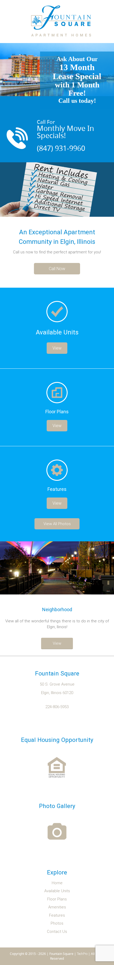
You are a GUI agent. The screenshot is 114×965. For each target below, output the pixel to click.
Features (57, 915)
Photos (57, 923)
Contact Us (57, 931)
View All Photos (57, 523)
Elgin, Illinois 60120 (57, 692)
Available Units (57, 891)
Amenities (57, 907)
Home (57, 883)
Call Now (57, 268)
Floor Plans (57, 899)
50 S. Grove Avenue (57, 684)
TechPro (82, 954)
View (57, 348)
